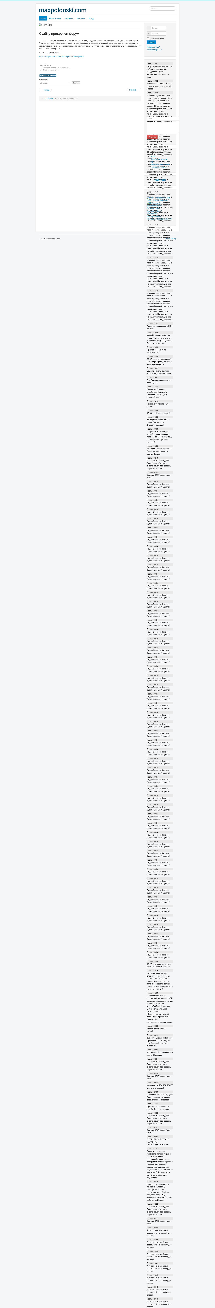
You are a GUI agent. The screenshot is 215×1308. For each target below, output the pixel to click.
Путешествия (55, 18)
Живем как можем (159, 159)
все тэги (160, 179)
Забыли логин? (153, 47)
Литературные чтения (160, 164)
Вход (91, 18)
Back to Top (171, 238)
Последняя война (158, 166)
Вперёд (132, 89)
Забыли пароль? (154, 49)
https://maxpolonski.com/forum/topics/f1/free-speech (61, 56)
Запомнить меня (156, 38)
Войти (151, 42)
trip (152, 161)
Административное (48, 75)
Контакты (81, 18)
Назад (46, 89)
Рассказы (69, 18)
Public (153, 156)
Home (43, 18)
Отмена (152, 137)
